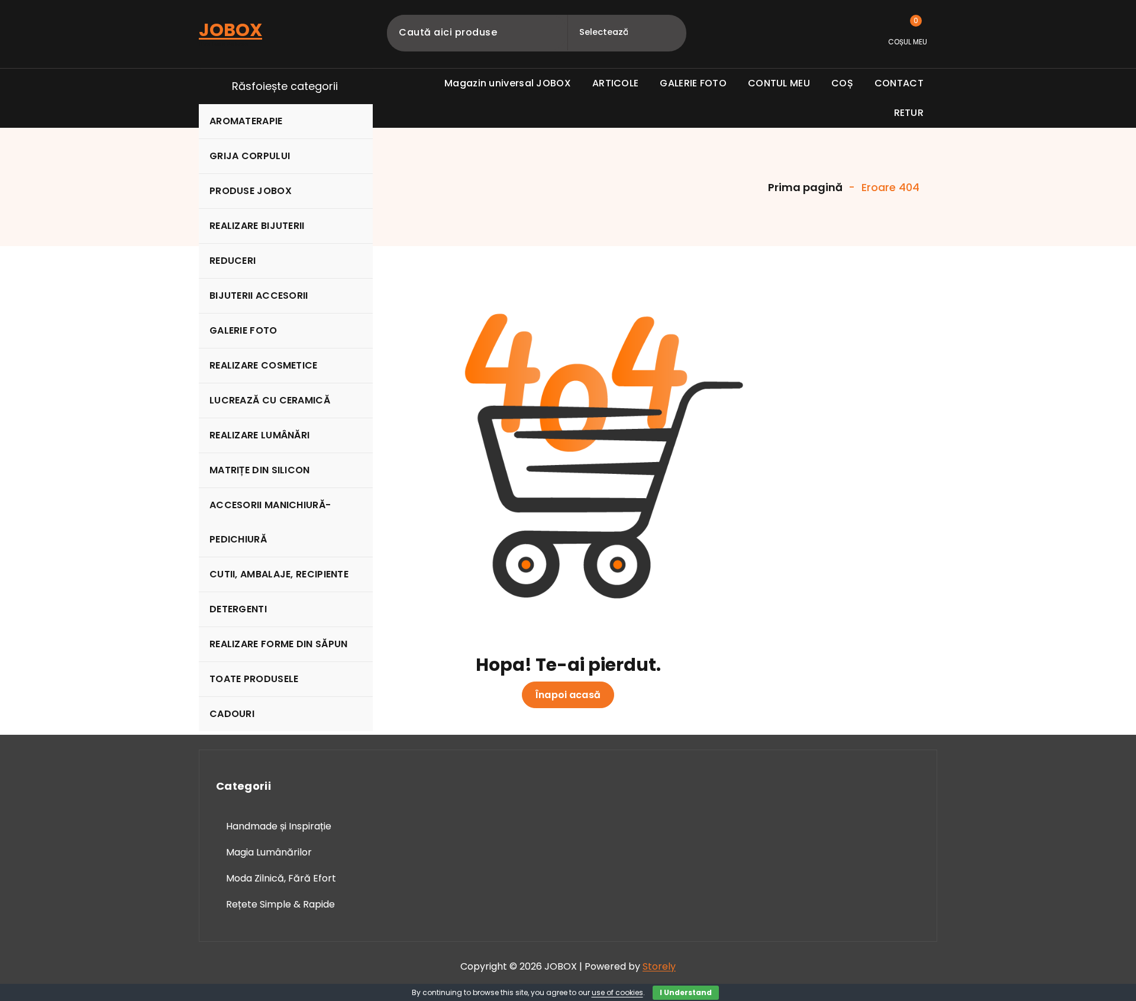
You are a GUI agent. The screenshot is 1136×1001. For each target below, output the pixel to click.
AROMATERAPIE (246, 121)
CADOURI (231, 714)
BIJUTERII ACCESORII (258, 295)
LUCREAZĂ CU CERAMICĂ (269, 400)
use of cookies (617, 992)
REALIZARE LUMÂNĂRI (259, 435)
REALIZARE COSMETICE (263, 365)
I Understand (686, 992)
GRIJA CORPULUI (249, 156)
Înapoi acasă (568, 695)
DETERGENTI (238, 609)
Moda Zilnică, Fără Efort (281, 878)
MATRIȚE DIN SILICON (259, 470)
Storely (659, 966)
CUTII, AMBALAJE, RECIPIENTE (278, 574)
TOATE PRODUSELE (254, 679)
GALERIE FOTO (243, 330)
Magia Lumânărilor (269, 852)
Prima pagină (804, 187)
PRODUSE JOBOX (250, 191)
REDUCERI (232, 260)
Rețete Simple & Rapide (280, 904)
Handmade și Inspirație (278, 826)
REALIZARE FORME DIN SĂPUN (278, 644)
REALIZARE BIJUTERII (257, 226)
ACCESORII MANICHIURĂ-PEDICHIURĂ (270, 522)
